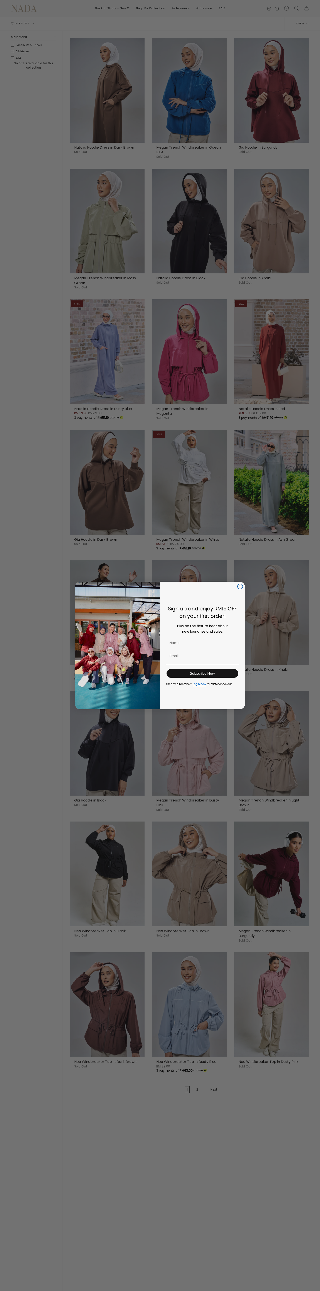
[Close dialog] (240, 586)
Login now (199, 684)
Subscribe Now (202, 673)
